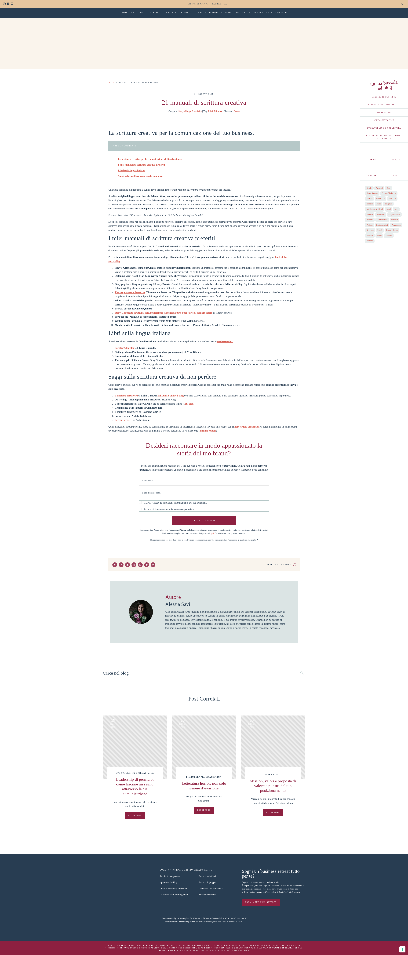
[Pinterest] (153, 564)
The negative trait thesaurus (130, 292)
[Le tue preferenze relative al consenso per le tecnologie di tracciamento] (402, 949)
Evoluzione (380, 198)
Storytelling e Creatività (190, 111)
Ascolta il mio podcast (170, 876)
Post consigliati (382, 225)
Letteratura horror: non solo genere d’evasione (204, 785)
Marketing (384, 112)
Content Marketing (389, 193)
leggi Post (135, 816)
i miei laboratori (207, 430)
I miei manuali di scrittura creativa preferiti (141, 164)
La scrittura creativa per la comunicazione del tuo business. (150, 159)
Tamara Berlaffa (282, 948)
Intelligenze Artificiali (375, 209)
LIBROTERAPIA (197, 4)
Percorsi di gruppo (207, 882)
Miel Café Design (202, 948)
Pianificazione (382, 220)
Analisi (369, 188)
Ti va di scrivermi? (207, 894)
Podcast (241, 13)
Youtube (13, 4)
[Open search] (402, 4)
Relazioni (370, 230)
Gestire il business (384, 97)
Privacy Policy (129, 948)
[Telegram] (146, 564)
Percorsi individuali (207, 876)
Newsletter (261, 13)
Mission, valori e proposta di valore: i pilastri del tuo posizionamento (273, 786)
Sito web (370, 235)
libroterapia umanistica (246, 426)
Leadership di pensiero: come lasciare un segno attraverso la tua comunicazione (135, 786)
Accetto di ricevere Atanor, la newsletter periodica (169, 509)
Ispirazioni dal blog (168, 882)
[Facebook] (121, 564)
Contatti (281, 13)
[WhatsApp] (140, 564)
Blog (228, 13)
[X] (114, 564)
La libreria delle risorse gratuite (174, 894)
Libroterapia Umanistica (384, 105)
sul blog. (189, 403)
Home (124, 13)
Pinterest (394, 220)
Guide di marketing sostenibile (173, 888)
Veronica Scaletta (211, 950)
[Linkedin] (133, 564)
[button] (204, 506)
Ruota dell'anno (392, 230)
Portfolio (188, 13)
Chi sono (137, 13)
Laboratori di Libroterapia (210, 888)
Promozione (396, 225)
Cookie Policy (150, 948)
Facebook (9, 4)
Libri (210, 111)
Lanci (388, 209)
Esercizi (369, 198)
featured (370, 204)
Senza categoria (384, 120)
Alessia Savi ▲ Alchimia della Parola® (144, 945)
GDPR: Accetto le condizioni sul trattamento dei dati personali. (175, 502)
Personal (370, 220)
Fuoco (237, 111)
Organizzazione (394, 214)
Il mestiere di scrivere (126, 395)
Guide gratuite (208, 13)
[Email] (127, 564)
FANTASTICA (219, 4)
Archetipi (379, 188)
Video (379, 235)
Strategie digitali (162, 13)
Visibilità (388, 235)
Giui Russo (227, 948)
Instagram (5, 4)
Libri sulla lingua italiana (131, 170)
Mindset (218, 111)
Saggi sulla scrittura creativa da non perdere (142, 176)
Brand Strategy (372, 193)
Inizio (378, 204)
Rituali (379, 230)
